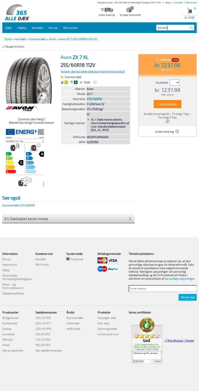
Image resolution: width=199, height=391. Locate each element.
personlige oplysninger (179, 278)
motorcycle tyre (108, 334)
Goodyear (8, 334)
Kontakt (179, 2)
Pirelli (6, 345)
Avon (52, 39)
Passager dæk (107, 318)
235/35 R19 (43, 339)
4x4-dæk (103, 323)
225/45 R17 (43, 323)
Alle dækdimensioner (48, 350)
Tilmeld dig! (188, 297)
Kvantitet (162, 82)
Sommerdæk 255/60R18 (18, 205)
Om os (53, 28)
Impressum (9, 264)
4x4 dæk (20, 39)
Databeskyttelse (13, 293)
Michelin (7, 339)
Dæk (8, 28)
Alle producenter (13, 350)
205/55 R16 (43, 318)
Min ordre (70, 28)
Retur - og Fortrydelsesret (12, 286)
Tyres (8, 39)
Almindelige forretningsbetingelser (17, 277)
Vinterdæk (73, 323)
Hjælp (168, 2)
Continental (9, 323)
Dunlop (6, 328)
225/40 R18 (43, 328)
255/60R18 (94, 99)
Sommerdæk (37, 39)
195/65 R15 (42, 334)
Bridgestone (10, 318)
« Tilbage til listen (13, 46)
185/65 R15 (42, 345)
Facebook (76, 259)
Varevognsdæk (107, 328)
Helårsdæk (73, 328)
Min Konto (191, 2)
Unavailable (167, 104)
